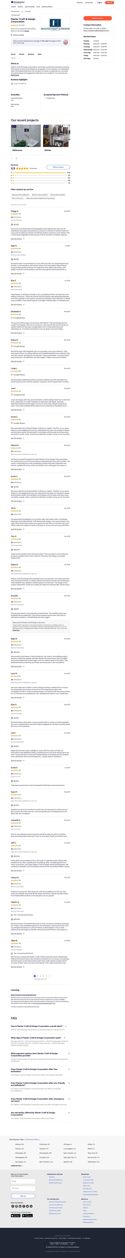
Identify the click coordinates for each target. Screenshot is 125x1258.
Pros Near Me (87, 1189)
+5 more (26, 31)
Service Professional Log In (57, 1202)
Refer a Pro (86, 1186)
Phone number (18, 35)
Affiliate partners (88, 1222)
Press (84, 1210)
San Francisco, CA (46, 1162)
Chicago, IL (68, 1144)
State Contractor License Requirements (23, 995)
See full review (16, 239)
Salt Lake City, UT (70, 1157)
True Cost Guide (88, 1180)
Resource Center (88, 1183)
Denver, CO (19, 1149)
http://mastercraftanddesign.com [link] (96, 31)
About (13, 54)
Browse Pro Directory (55, 1180)
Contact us (86, 1216)
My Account (87, 1177)
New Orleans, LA (70, 1153)
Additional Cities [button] (16, 1166)
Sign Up (109, 2)
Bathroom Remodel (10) (40, 195)
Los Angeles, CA (70, 1149)
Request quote (97, 18)
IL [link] (22, 11)
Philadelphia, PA (21, 1157)
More (38, 7)
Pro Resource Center (55, 1208)
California (57, 1243)
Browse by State (32, 1139)
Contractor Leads (54, 1210)
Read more (15, 75)
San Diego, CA (20, 1162)
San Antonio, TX (93, 1157)
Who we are (87, 1205)
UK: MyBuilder (86, 1238)
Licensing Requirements (90, 1194)
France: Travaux (39, 1238)
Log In (99, 2)
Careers (85, 1208)
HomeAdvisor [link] (15, 11)
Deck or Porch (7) (17, 198)
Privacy (52, 1243)
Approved (16, 15)
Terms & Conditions (73, 1247)
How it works (87, 1202)
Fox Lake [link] (27, 11)
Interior (13, 7)
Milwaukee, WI (20, 1153)
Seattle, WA (68, 1162)
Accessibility (71, 1243)
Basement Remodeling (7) (20, 195)
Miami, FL (91, 1149)
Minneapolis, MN (45, 1153)
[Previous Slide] (12, 158)
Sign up (23, 1196)
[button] (26, 139)
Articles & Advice (47, 7)
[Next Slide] (16, 158)
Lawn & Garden (30, 7)
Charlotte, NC (44, 1144)
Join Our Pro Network (56, 1205)
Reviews (31, 54)
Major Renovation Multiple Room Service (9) (40, 198)
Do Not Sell (64, 1243)
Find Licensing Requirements (42, 1003)
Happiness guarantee (90, 1219)
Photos (21, 54)
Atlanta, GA (19, 1144)
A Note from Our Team (90, 1191)
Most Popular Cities (16, 1140)
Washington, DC (94, 1162)
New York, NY (93, 1153)
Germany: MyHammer (51, 1238)
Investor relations (88, 1213)
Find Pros (52, 1177)
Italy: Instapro (63, 1238)
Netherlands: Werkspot (74, 1238)
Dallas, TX (91, 1144)
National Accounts (55, 1213)
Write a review (58, 167)
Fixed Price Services (55, 1183)
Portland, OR (44, 1157)
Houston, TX (43, 1149)
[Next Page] (49, 976)
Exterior (20, 7)
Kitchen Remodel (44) (58, 195)
